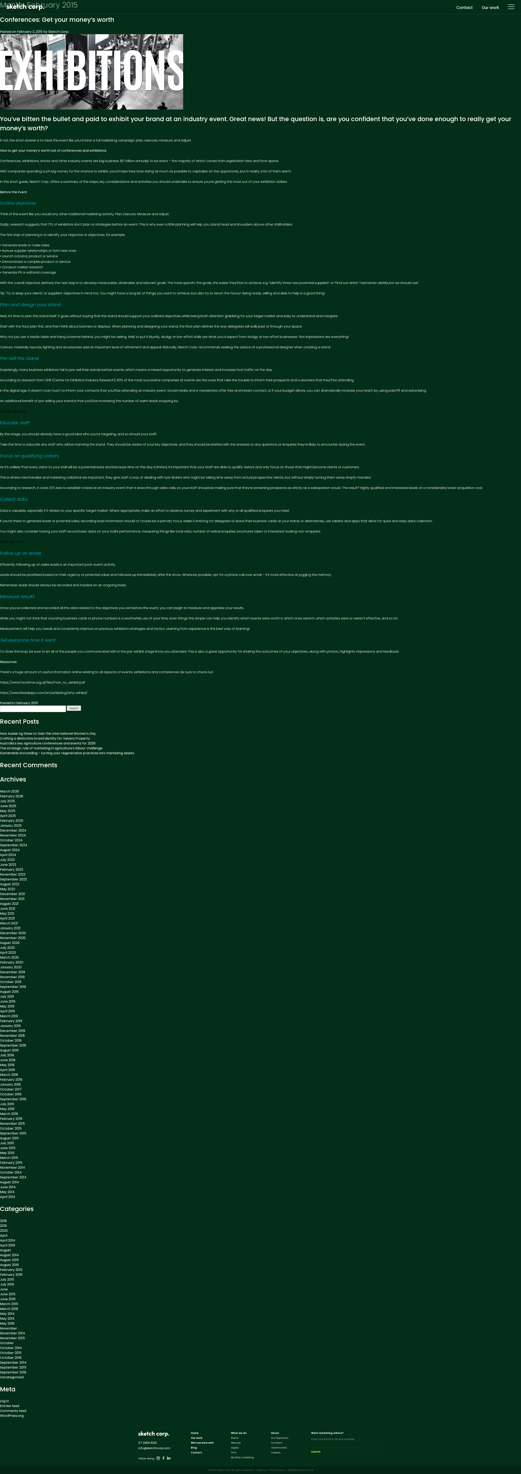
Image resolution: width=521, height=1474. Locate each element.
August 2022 (9, 884)
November (8, 1328)
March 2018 (9, 1074)
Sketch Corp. (58, 31)
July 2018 (7, 1055)
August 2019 (9, 991)
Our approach (279, 1438)
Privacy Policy (277, 1470)
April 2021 (7, 918)
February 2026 (11, 796)
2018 (3, 1221)
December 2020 (13, 933)
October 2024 (11, 840)
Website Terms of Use (300, 1470)
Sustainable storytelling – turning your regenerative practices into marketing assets (67, 753)
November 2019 (12, 977)
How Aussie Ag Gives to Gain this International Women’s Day (48, 733)
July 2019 (7, 996)
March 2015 (9, 1157)
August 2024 (10, 850)
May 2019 (7, 1006)
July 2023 (7, 859)
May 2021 (7, 913)
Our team (276, 1442)
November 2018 (12, 1035)
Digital (235, 1447)
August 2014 (9, 1182)
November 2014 (12, 1167)
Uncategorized (12, 1377)
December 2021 (12, 894)
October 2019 (10, 982)
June (4, 1289)
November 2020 (13, 938)
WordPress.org (12, 1415)
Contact (464, 8)
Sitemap (261, 1470)
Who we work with (202, 1442)
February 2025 (11, 820)
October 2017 (11, 1089)
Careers (275, 1452)
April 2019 (7, 1011)
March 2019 (9, 1016)
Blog (194, 1447)
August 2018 (9, 1050)
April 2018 (7, 1069)
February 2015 (26, 703)
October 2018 (11, 1040)
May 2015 (7, 1153)
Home (194, 1433)
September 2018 (13, 1045)
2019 (3, 1225)
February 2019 (11, 1021)
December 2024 (13, 830)
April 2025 (8, 815)
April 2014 (7, 1197)
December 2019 (12, 972)
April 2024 (8, 855)
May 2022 (7, 889)
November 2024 (13, 835)
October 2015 (11, 1128)
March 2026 (9, 791)
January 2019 (10, 1026)
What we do (238, 1433)
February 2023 (11, 869)
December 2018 (12, 1030)
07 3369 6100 (147, 1443)
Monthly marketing (242, 1457)
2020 (4, 1230)
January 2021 (10, 928)
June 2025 (8, 806)
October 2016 (11, 1094)
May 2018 (7, 1065)
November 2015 (12, 1123)
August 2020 (10, 942)
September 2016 (13, 1099)
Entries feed (9, 1406)
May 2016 (7, 1109)
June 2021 (7, 908)
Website (236, 1442)
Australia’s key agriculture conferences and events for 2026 (47, 743)
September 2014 (13, 1177)
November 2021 (12, 898)
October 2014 (11, 1172)
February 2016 (11, 1118)
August (5, 1250)
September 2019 (13, 986)
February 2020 (11, 962)
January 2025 (11, 825)
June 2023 (8, 864)
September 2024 (13, 845)
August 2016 (9, 1264)
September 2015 (13, 1133)
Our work (490, 8)
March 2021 (9, 923)
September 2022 (13, 879)
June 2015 (7, 1148)
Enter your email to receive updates (333, 1439)
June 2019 (7, 1001)
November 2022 (12, 874)
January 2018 (10, 1084)
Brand (234, 1438)
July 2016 (7, 1104)
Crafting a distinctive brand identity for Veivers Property (45, 738)
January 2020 (11, 967)
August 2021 (9, 903)
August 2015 (9, 1138)
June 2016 (7, 1299)
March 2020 (9, 957)
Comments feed (13, 1410)
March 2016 (9, 1113)
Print (233, 1452)
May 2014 (7, 1192)
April (3, 1235)
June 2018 (7, 1060)
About (275, 1433)
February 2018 (11, 1079)
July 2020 (7, 947)
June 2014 (8, 1187)
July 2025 (7, 801)
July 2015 (7, 1143)
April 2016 (7, 1245)
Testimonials (279, 1447)
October (7, 1343)
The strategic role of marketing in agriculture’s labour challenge (51, 748)
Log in (4, 1401)
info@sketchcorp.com (154, 1448)
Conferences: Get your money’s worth (57, 19)
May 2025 (7, 811)
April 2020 (8, 952)
